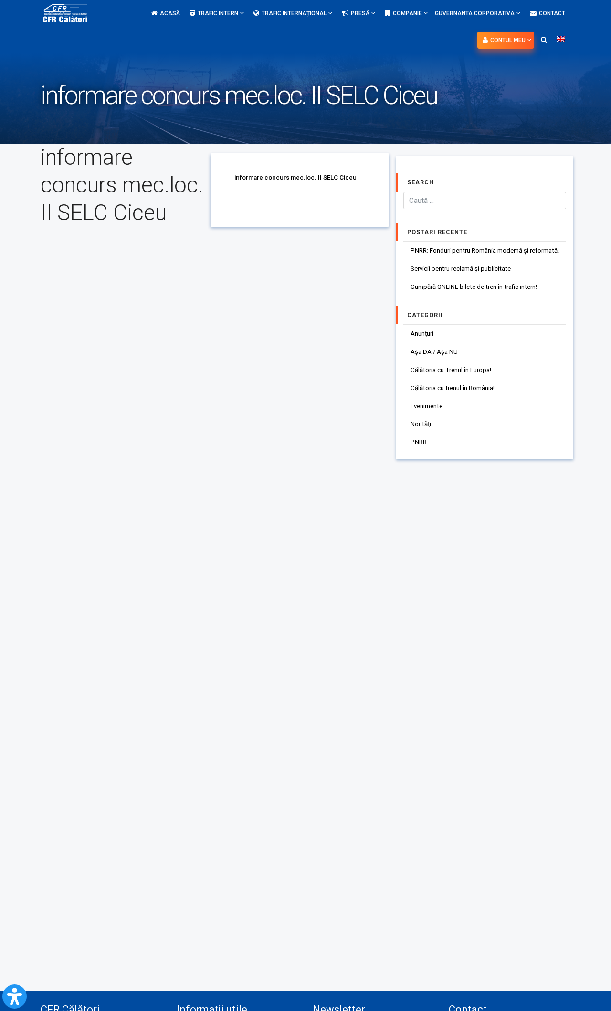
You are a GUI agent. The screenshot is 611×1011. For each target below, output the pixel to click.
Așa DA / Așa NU (434, 351)
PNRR (419, 442)
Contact (552, 13)
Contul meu (508, 40)
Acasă (170, 13)
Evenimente (426, 406)
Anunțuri (422, 333)
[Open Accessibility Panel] (14, 996)
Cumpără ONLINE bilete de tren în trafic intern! (474, 286)
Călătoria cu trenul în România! (453, 388)
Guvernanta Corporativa (475, 13)
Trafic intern (219, 13)
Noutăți (421, 423)
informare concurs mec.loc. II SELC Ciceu (295, 177)
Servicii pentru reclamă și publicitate (461, 268)
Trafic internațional (295, 13)
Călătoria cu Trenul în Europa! (451, 369)
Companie (408, 13)
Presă (361, 13)
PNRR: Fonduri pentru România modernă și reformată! (485, 250)
